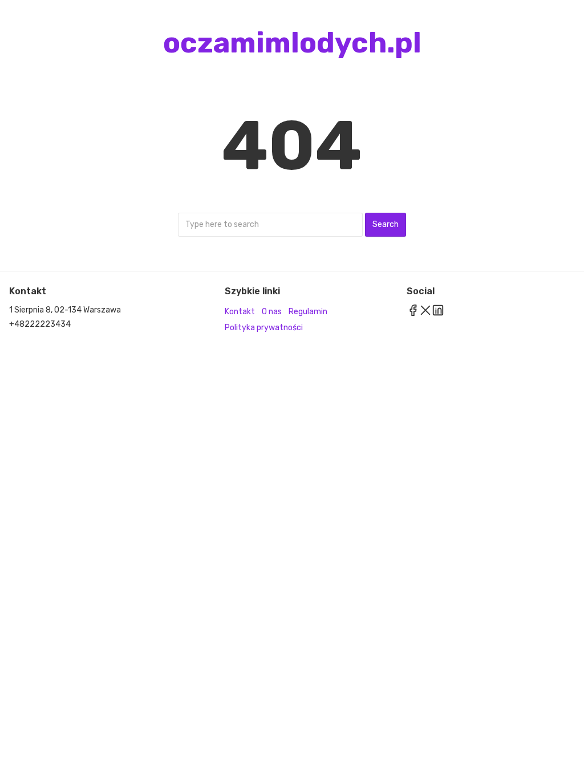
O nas (272, 312)
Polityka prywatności (264, 327)
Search (385, 224)
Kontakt (240, 312)
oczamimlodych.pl (292, 43)
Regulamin (308, 312)
